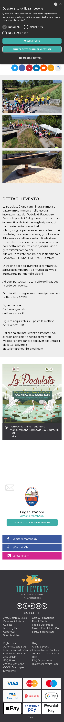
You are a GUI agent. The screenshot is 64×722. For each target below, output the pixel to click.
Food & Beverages (42, 624)
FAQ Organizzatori (42, 660)
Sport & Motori (11, 635)
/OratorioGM (21, 547)
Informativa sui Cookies (45, 650)
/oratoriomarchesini (25, 538)
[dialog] (32, 32)
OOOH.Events (36, 594)
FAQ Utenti (9, 660)
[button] (32, 58)
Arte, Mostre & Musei (15, 617)
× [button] (60, 4)
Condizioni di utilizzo (14, 653)
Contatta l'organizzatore (32, 522)
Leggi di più (19, 20)
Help (34, 657)
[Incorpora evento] (50, 67)
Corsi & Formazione (43, 617)
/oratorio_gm (21, 555)
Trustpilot (32, 717)
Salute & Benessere (43, 631)
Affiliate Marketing (13, 663)
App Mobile (9, 657)
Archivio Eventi (40, 646)
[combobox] (55, 4)
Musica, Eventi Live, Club (46, 628)
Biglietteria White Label (45, 663)
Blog (34, 643)
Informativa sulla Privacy (17, 650)
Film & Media (39, 621)
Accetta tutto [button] (32, 40)
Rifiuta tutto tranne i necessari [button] (32, 49)
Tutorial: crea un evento (45, 653)
